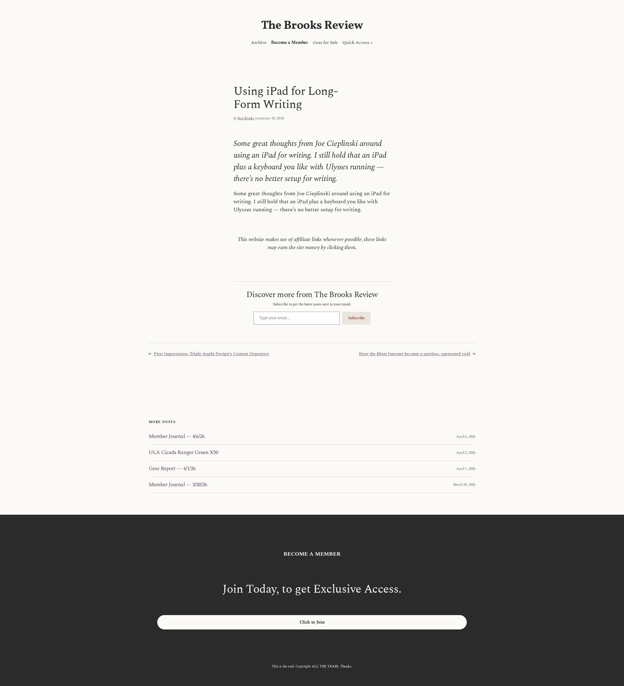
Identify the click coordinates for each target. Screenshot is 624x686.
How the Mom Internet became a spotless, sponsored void (414, 353)
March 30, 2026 (464, 484)
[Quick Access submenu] (371, 42)
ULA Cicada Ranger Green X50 (183, 453)
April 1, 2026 (465, 468)
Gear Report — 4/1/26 (172, 469)
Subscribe (356, 318)
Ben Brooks (246, 118)
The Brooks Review (312, 26)
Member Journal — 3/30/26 (178, 485)
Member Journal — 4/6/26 (177, 437)
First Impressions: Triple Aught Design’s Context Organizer (211, 353)
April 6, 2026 (465, 436)
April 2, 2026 (465, 452)
